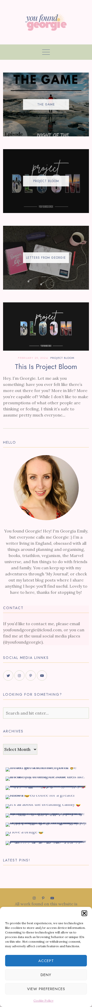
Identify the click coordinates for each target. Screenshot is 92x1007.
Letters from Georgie (46, 257)
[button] (84, 913)
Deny (46, 975)
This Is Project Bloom (46, 366)
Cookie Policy (43, 1000)
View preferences (46, 989)
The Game (46, 104)
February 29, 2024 (33, 358)
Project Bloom (46, 181)
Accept (46, 961)
